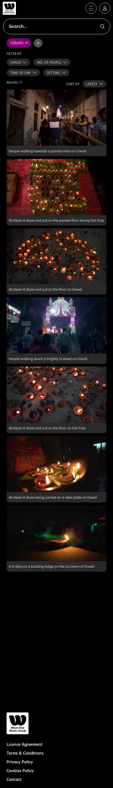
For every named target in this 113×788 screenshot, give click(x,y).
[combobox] (18, 62)
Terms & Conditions (25, 753)
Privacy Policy (20, 761)
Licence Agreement (25, 744)
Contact (14, 779)
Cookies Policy (20, 770)
